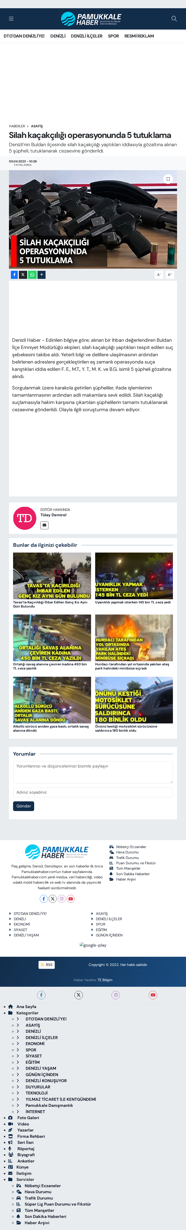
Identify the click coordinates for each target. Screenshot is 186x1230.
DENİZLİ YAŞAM (26, 935)
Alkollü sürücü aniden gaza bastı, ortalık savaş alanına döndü (51, 728)
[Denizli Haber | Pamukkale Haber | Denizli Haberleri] (91, 19)
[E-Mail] (44, 525)
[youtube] (153, 995)
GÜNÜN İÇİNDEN (109, 935)
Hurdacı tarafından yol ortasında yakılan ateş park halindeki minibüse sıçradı (132, 666)
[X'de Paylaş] (23, 275)
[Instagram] (62, 899)
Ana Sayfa (26, 1006)
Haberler (17, 126)
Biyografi (25, 1154)
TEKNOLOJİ (36, 1093)
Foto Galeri (27, 1117)
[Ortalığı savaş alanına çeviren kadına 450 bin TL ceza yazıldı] (52, 637)
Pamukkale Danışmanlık (49, 1105)
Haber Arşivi (126, 879)
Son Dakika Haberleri (132, 874)
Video (22, 1124)
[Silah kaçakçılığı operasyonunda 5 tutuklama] (93, 219)
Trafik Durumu (127, 857)
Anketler (25, 1161)
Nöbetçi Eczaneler (131, 846)
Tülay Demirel (53, 514)
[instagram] (115, 995)
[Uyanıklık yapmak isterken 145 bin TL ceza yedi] (134, 575)
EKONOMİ (22, 924)
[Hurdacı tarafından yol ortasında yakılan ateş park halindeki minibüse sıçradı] (134, 637)
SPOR (113, 36)
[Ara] (174, 19)
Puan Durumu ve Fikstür (136, 863)
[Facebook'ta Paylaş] (14, 275)
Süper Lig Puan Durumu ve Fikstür (58, 1204)
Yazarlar (25, 1130)
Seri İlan (24, 1142)
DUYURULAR (37, 1087)
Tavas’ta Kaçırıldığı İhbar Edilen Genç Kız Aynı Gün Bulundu (50, 604)
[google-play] (93, 945)
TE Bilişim (105, 980)
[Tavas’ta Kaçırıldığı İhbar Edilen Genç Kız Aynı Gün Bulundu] (52, 575)
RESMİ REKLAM (139, 36)
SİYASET (20, 929)
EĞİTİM (101, 929)
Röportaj (25, 1148)
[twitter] (78, 995)
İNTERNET (35, 1111)
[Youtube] (71, 899)
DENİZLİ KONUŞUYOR (46, 1080)
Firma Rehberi (30, 1136)
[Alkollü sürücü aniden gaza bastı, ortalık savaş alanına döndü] (52, 699)
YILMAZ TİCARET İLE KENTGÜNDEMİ (60, 1099)
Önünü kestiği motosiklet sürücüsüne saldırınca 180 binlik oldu (126, 728)
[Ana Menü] (11, 18)
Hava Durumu (127, 852)
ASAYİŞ (37, 126)
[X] (53, 899)
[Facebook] (44, 899)
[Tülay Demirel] (24, 517)
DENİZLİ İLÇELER (86, 36)
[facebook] (41, 995)
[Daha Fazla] (42, 275)
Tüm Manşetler (128, 868)
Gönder (23, 806)
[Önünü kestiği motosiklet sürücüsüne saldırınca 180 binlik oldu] (134, 699)
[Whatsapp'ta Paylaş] (32, 275)
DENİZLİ (57, 36)
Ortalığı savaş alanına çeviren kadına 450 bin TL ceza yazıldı (50, 666)
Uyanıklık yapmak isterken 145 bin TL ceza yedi (133, 602)
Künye (22, 1167)
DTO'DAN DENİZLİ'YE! (24, 36)
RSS (49, 964)
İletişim (23, 1173)
